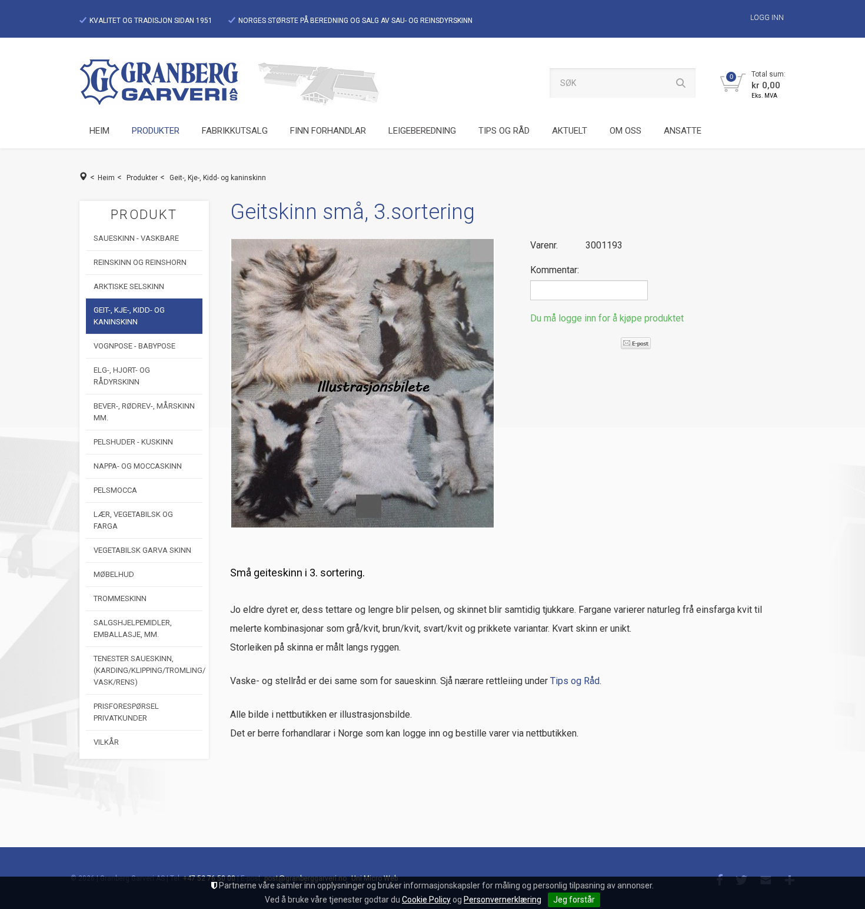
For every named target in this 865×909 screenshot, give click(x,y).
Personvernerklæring (502, 899)
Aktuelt (569, 130)
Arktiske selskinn (129, 286)
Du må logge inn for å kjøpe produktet (607, 318)
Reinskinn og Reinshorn (140, 262)
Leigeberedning (422, 130)
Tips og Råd (575, 680)
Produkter (155, 130)
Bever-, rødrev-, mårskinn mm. (144, 412)
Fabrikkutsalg (235, 130)
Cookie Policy (426, 899)
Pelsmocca (115, 490)
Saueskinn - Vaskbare (136, 238)
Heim (99, 130)
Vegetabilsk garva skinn (142, 550)
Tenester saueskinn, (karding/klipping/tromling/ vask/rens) (148, 670)
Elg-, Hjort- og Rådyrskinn (122, 376)
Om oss (625, 130)
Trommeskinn (120, 598)
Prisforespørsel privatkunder (126, 712)
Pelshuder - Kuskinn (133, 441)
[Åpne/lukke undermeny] (181, 131)
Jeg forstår (574, 899)
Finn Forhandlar (328, 130)
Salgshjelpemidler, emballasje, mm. (133, 628)
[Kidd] (362, 383)
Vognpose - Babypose (134, 345)
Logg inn (767, 18)
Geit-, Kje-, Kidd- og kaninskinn (217, 178)
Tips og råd (504, 130)
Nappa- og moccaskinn (138, 466)
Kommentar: (554, 270)
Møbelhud (114, 574)
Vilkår (106, 742)
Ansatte (682, 130)
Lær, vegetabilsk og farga (133, 520)
